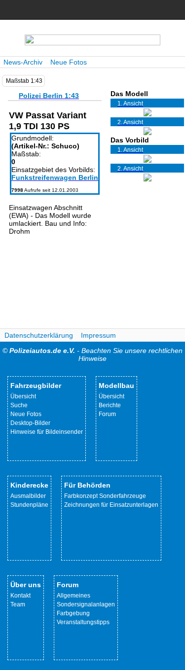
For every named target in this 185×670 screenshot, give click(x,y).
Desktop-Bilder (30, 423)
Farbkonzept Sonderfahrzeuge (105, 496)
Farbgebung (73, 613)
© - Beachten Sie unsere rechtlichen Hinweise (92, 354)
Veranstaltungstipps (83, 622)
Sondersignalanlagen (86, 604)
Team (17, 604)
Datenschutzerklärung (38, 335)
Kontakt (20, 595)
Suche (19, 405)
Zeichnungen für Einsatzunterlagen (111, 504)
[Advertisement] (55, 284)
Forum (107, 414)
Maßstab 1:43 (24, 80)
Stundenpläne (29, 504)
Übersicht (23, 396)
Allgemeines (73, 595)
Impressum (98, 335)
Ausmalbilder (28, 496)
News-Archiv (22, 62)
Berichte (110, 405)
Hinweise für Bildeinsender (46, 431)
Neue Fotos (68, 62)
